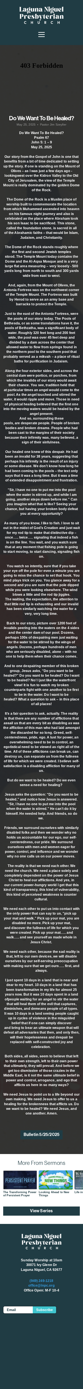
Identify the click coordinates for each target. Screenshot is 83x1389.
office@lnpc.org (41, 1285)
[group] (20, 1185)
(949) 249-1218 (41, 1281)
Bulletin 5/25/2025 (42, 1135)
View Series (41, 1211)
